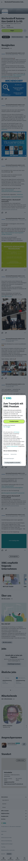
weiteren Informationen (12, 446)
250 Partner (16, 432)
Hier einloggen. (7, 427)
